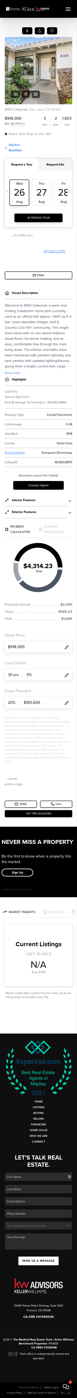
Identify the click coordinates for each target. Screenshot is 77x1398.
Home (39, 1101)
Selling (38, 1118)
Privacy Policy (14, 1392)
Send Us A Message (38, 1260)
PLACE (53, 1343)
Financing (38, 1124)
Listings (38, 1107)
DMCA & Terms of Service (41, 1392)
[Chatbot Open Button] (66, 1387)
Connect (38, 1141)
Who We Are (38, 1136)
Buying (38, 1113)
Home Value (38, 1130)
